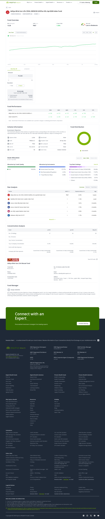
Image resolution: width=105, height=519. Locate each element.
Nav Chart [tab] (11, 32)
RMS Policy (57, 460)
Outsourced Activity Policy (12, 460)
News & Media (33, 418)
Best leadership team (11, 403)
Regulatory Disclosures (84, 491)
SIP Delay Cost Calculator (36, 445)
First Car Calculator (83, 437)
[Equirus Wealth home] (13, 2)
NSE (31, 475)
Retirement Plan (34, 443)
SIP (31, 381)
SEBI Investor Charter (84, 460)
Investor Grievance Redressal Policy (14, 457)
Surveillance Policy (10, 462)
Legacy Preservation (59, 392)
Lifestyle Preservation (59, 381)
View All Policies (58, 491)
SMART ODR (57, 469)
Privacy (32, 487)
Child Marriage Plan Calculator (13, 434)
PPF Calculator (82, 441)
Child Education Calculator (85, 432)
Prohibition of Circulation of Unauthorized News (61, 466)
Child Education (9, 390)
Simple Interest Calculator (60, 443)
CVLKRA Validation (58, 473)
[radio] (11, 85)
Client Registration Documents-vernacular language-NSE (62, 462)
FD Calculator (57, 437)
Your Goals (57, 403)
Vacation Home (58, 383)
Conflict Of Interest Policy (60, 455)
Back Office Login (83, 473)
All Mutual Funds (34, 416)
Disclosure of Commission (12, 469)
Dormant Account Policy (85, 455)
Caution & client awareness (86, 479)
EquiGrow (32, 401)
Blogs (31, 408)
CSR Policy (8, 489)
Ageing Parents (9, 392)
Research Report (10, 494)
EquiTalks (32, 403)
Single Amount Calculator (85, 443)
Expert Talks (57, 412)
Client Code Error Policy (11, 455)
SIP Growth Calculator (59, 445)
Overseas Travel (10, 379)
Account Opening (83, 469)
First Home (8, 383)
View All (96, 164)
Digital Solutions (10, 416)
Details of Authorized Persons (86, 477)
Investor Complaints (84, 465)
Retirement (8, 388)
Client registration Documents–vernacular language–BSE (86, 462)
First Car (8, 377)
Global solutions (10, 414)
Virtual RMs (33, 390)
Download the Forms (11, 465)
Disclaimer (8, 487)
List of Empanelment (35, 479)
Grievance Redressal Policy (61, 487)
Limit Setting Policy (59, 457)
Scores (31, 465)
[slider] (10, 78)
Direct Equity (82, 383)
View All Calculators (10, 447)
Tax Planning (82, 390)
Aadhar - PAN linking (35, 473)
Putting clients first (10, 406)
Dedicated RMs (82, 379)
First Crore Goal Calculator (12, 439)
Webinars (32, 406)
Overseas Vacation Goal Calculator (38, 441)
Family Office (82, 377)
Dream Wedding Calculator (85, 434)
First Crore (8, 381)
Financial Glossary (34, 414)
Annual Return (33, 491)
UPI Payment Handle (11, 479)
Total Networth (34, 385)
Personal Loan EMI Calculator (61, 441)
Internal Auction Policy (35, 457)
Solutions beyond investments (13, 412)
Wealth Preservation (59, 379)
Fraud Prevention (10, 491)
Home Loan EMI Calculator (61, 439)
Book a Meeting (85, 2)
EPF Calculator (33, 437)
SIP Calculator (9, 445)
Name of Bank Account (84, 457)
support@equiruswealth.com (12, 356)
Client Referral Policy (35, 455)
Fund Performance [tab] (21, 32)
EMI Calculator (9, 437)
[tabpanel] (52, 50)
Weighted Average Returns (85, 445)
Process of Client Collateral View (38, 477)
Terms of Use (57, 489)
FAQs (31, 425)
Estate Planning (34, 383)
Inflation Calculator (83, 439)
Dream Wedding (10, 385)
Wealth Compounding (59, 377)
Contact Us (33, 421)
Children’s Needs (58, 388)
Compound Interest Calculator (37, 434)
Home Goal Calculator (35, 439)
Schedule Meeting (83, 323)
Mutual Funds (33, 377)
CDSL (80, 475)
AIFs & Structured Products (85, 385)
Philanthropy (57, 385)
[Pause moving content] (98, 340)
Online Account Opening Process (62, 477)
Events (31, 410)
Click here (66, 479)
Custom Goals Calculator (60, 434)
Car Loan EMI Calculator (60, 432)
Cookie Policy (82, 487)
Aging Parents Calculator (12, 432)
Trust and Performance (11, 401)
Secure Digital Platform (84, 394)
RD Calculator (9, 443)
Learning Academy (34, 388)
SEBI (55, 475)
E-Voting (32, 462)
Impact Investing (58, 390)
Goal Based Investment (36, 379)
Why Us (56, 401)
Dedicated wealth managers (13, 408)
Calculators (33, 412)
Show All (51, 219)
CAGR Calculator (34, 432)
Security (32, 489)
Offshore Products (83, 392)
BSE (7, 475)
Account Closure (10, 473)
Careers (32, 423)
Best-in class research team (13, 410)
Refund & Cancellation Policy (86, 489)
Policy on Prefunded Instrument (38, 460)
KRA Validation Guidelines (12, 477)
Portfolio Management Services (86, 381)
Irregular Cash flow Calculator (13, 441)
